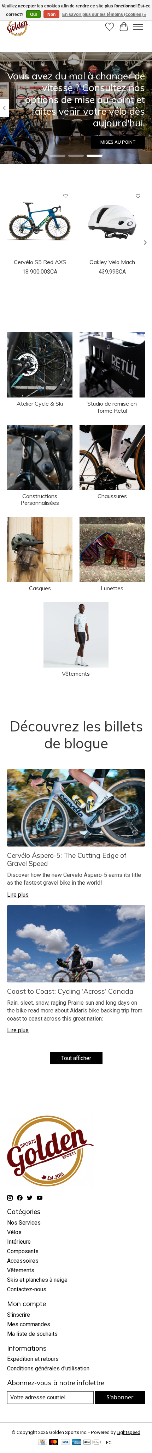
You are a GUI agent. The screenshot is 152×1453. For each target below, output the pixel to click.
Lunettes (112, 588)
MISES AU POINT (117, 142)
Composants (23, 1251)
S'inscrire (18, 1314)
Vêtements (76, 673)
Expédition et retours (33, 1359)
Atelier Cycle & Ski (40, 403)
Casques (40, 588)
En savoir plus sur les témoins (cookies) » (104, 14)
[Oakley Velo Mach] (112, 222)
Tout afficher (76, 1058)
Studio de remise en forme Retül (112, 407)
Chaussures (112, 496)
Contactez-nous (26, 1289)
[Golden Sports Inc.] (18, 26)
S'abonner (120, 1397)
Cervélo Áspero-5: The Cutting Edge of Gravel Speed (67, 859)
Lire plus (18, 894)
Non (51, 14)
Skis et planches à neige (37, 1279)
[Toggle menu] (138, 27)
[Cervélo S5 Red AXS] (39, 222)
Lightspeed (128, 1432)
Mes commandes (28, 1324)
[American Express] (76, 1442)
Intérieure (19, 1241)
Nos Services (24, 1222)
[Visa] (65, 1442)
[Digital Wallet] (92, 1442)
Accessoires (23, 1260)
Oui (33, 14)
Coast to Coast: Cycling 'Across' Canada (70, 991)
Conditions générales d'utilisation (48, 1368)
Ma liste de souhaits (32, 1334)
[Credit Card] (42, 1442)
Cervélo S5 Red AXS (40, 261)
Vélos (14, 1232)
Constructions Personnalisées (40, 499)
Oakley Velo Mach (112, 261)
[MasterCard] (53, 1442)
